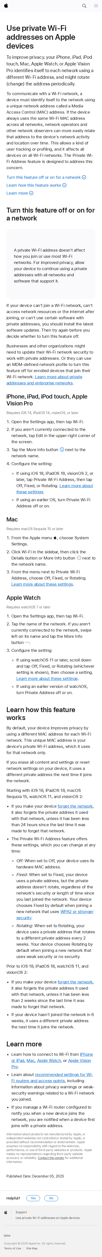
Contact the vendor (51, 1158)
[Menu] (96, 6)
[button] (84, 6)
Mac (30, 1060)
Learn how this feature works (33, 185)
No (51, 1198)
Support (21, 1212)
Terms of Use (12, 1248)
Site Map (32, 1248)
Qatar (7, 1235)
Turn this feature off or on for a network (43, 177)
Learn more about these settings (42, 584)
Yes (33, 1198)
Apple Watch (49, 1060)
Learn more (17, 193)
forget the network (75, 806)
